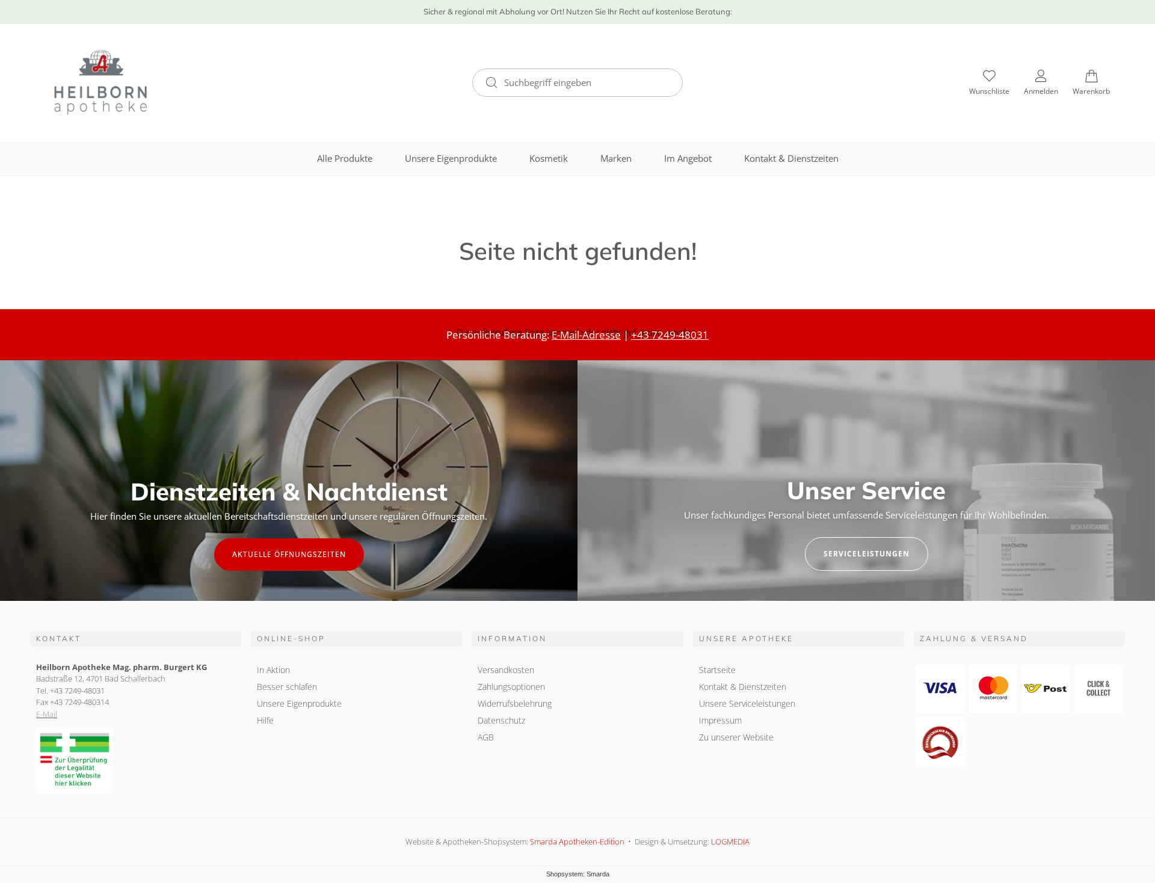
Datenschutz (501, 720)
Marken (616, 158)
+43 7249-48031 (670, 335)
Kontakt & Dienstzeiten (791, 158)
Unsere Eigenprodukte (451, 158)
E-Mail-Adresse (586, 335)
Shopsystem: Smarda (577, 874)
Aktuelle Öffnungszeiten (289, 554)
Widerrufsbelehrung (515, 703)
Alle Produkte (344, 158)
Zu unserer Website (736, 737)
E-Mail (46, 714)
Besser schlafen (287, 686)
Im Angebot (688, 158)
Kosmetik (548, 158)
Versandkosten (506, 669)
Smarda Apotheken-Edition (577, 841)
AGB (486, 737)
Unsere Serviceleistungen (747, 703)
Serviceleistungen (867, 554)
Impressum (720, 720)
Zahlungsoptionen (511, 686)
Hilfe (265, 720)
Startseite (717, 669)
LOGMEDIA (730, 841)
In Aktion (273, 669)
